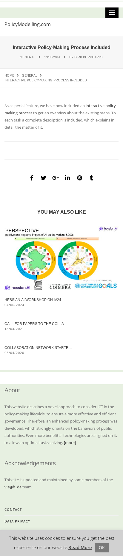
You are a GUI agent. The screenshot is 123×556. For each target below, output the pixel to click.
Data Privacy (17, 521)
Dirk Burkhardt (88, 57)
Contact (13, 509)
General (27, 57)
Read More (80, 547)
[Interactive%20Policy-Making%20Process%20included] (32, 178)
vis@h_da (12, 487)
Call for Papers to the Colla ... (35, 324)
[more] (70, 442)
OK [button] (102, 547)
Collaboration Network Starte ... (38, 348)
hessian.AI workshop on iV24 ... (34, 300)
